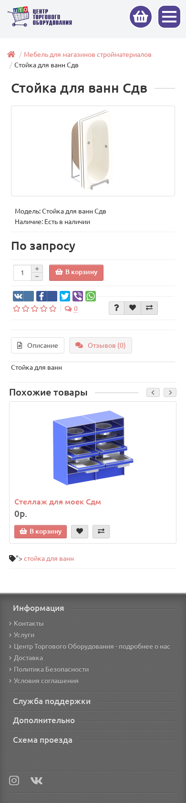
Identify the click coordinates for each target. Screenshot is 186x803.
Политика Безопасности (51, 669)
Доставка (28, 658)
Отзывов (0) (107, 345)
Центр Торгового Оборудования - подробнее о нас (92, 646)
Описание (42, 345)
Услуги (24, 635)
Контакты (29, 623)
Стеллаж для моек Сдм (57, 501)
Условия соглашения (46, 681)
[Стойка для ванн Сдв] (93, 151)
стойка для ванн (49, 558)
